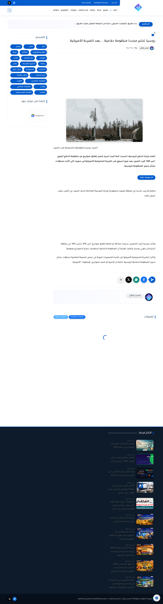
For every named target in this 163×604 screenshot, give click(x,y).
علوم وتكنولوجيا (39, 52)
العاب (15, 58)
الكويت (19, 81)
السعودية (30, 69)
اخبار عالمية (40, 75)
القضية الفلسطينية (23, 92)
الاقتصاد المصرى (38, 81)
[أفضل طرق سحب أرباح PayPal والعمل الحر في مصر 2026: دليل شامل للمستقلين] (144, 487)
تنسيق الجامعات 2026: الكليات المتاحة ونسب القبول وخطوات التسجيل (122, 568)
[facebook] (14, 3)
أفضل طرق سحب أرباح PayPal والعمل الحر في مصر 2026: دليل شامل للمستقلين (121, 490)
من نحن (114, 3)
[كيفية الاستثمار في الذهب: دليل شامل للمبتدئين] (144, 519)
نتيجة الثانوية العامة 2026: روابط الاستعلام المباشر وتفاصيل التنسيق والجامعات (122, 552)
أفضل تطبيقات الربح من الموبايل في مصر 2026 (122, 445)
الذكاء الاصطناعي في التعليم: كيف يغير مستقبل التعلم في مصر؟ (121, 535)
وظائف (56, 10)
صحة (99, 10)
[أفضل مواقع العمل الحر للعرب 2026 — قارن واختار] (144, 459)
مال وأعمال (83, 10)
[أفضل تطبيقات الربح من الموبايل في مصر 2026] (144, 445)
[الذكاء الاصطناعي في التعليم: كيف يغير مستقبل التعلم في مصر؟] (144, 533)
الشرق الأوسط (29, 64)
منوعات (73, 10)
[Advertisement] (104, 74)
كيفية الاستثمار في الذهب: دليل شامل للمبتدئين (121, 520)
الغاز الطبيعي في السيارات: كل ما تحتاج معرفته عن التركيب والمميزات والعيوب (121, 584)
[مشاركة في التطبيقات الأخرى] (121, 280)
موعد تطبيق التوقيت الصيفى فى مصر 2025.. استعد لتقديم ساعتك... (104, 24)
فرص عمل (16, 69)
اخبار (43, 47)
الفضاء (42, 92)
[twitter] (9, 3)
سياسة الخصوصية (101, 3)
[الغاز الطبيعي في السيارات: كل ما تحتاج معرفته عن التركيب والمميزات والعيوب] (144, 581)
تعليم (105, 10)
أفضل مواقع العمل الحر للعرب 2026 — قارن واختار (122, 459)
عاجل (15, 64)
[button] (144, 280)
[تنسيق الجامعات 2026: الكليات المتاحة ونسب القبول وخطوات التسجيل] (144, 565)
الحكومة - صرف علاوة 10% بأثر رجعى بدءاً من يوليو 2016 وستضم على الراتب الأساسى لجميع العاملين (122, 506)
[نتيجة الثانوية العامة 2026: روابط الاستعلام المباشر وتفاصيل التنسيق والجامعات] (144, 549)
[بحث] (9, 10)
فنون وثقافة (22, 75)
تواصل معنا (86, 3)
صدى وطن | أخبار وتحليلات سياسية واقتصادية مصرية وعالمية (104, 599)
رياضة (92, 10)
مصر (31, 47)
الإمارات (42, 69)
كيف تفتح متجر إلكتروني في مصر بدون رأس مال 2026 (121, 474)
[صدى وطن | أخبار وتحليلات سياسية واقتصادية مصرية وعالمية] (138, 7)
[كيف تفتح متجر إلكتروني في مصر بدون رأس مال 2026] (144, 473)
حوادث (42, 87)
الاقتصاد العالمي (24, 87)
